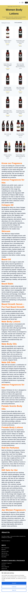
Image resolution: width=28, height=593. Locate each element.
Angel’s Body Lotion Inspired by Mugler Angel (8, 65)
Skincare (6, 231)
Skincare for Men (5, 551)
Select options (8, 138)
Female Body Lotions (12, 427)
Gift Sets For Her (5, 570)
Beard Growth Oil (5, 554)
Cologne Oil (7, 205)
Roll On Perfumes (10, 448)
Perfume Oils (4, 568)
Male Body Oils (9, 344)
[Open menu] (20, 3)
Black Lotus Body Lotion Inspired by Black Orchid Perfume (20, 65)
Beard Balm (7, 284)
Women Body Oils (5, 566)
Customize (14, 586)
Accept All (14, 583)
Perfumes (4, 564)
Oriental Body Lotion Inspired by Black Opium (20, 42)
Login (26, 2)
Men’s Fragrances (5, 547)
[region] (14, 582)
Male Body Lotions (11, 321)
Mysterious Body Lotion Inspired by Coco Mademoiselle (8, 89)
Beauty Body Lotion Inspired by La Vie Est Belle (7, 112)
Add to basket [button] (7, 47)
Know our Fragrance (12, 163)
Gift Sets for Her (10, 470)
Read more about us (6, 540)
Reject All (14, 590)
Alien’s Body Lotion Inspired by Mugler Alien (20, 89)
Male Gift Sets (8, 362)
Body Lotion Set (7, 134)
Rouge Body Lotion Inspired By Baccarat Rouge (20, 112)
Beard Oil (6, 259)
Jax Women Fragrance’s (14, 510)
